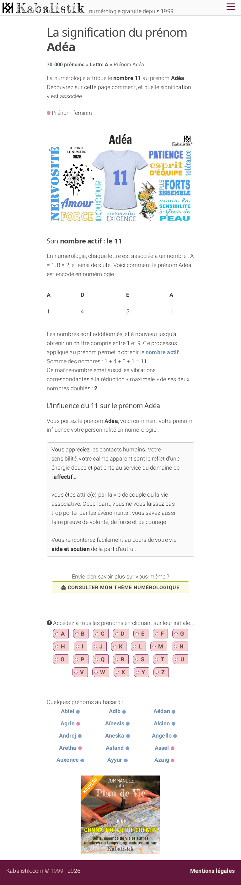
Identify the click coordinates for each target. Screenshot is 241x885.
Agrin (68, 723)
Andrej (67, 735)
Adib (115, 711)
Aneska (115, 735)
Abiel (67, 711)
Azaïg (161, 759)
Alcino (162, 723)
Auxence (67, 759)
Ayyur (114, 759)
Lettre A (99, 64)
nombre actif (162, 352)
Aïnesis (114, 723)
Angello (162, 735)
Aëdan (161, 711)
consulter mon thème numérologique (123, 587)
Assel (162, 747)
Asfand (115, 747)
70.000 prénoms (66, 64)
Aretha (68, 747)
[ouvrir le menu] (231, 7)
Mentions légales (212, 870)
